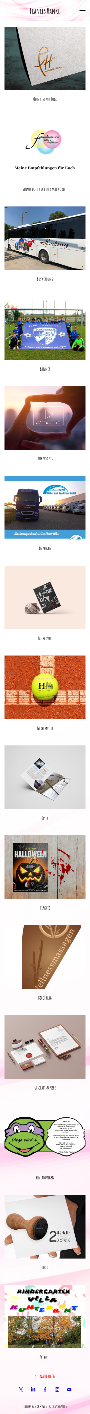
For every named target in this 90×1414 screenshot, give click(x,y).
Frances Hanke (45, 10)
